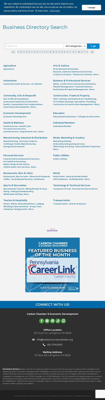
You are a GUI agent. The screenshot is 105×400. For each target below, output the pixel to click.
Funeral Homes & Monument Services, (21, 159)
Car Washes (36, 84)
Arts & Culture (61, 65)
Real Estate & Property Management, (71, 89)
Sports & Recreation (14, 185)
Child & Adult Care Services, (16, 167)
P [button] (59, 52)
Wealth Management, (63, 87)
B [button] (21, 52)
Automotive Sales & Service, (16, 84)
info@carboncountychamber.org (55, 339)
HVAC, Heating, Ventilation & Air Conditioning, (75, 99)
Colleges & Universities (89, 116)
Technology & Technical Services (71, 185)
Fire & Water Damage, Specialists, (69, 101)
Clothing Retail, (76, 179)
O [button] (56, 52)
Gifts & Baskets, (60, 179)
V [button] (76, 52)
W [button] (79, 52)
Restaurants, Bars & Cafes (18, 173)
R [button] (64, 52)
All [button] (92, 52)
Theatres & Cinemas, (83, 74)
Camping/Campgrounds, (15, 209)
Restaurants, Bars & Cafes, (16, 176)
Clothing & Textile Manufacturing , (20, 144)
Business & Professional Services (72, 80)
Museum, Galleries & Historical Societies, (73, 72)
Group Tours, (36, 206)
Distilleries (39, 179)
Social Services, (10, 126)
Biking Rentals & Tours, (36, 189)
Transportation (61, 200)
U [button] (73, 52)
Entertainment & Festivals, (66, 69)
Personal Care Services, (14, 129)
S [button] (67, 52)
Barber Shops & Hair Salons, (16, 164)
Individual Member (62, 126)
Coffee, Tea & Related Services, (18, 179)
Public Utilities (61, 155)
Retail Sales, (59, 176)
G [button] (34, 52)
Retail (56, 173)
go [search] (94, 46)
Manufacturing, (10, 141)
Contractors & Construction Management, (73, 104)
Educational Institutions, (65, 116)
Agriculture (9, 65)
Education (59, 113)
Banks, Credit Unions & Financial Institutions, (74, 84)
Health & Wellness (13, 122)
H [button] (37, 52)
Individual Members (64, 122)
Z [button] (87, 52)
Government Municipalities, (16, 107)
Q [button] (61, 52)
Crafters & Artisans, (62, 74)
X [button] (81, 52)
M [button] (50, 52)
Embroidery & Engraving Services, (69, 144)
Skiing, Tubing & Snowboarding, (18, 191)
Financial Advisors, (84, 87)
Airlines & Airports (77, 204)
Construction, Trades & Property (71, 95)
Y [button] (84, 52)
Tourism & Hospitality (15, 200)
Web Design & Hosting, (64, 146)
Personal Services (13, 155)
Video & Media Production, (88, 146)
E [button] (29, 52)
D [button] (26, 52)
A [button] (18, 52)
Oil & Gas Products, (28, 141)
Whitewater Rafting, (13, 194)
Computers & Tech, (62, 189)
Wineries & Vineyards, (40, 176)
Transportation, (60, 204)
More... (96, 74)
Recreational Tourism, (14, 189)
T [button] (70, 52)
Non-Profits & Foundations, (16, 99)
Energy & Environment (13, 146)
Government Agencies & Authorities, (20, 101)
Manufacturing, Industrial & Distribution (25, 137)
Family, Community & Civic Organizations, (23, 104)
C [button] (23, 52)
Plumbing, (91, 101)
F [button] (32, 52)
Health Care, (25, 126)
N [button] (53, 52)
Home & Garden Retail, (77, 176)
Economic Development (17, 113)
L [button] (47, 52)
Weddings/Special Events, (16, 206)
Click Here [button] (55, 11)
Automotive (10, 80)
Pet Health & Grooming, (14, 161)
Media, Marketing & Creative (69, 137)
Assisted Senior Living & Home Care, (20, 131)
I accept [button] (91, 7)
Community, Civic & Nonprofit (19, 95)
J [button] (42, 52)
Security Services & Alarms (85, 189)
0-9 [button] (13, 52)
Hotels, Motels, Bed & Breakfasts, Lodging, (23, 204)
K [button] (44, 52)
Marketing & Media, (62, 141)
